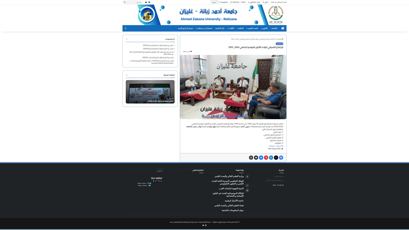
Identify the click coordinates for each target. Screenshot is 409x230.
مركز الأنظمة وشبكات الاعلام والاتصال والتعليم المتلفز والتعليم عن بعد (190, 222)
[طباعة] (251, 157)
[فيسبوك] (281, 157)
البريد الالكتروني (254, 2)
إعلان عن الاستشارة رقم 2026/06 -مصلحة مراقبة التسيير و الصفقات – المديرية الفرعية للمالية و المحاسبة (151, 61)
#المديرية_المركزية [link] (276, 146)
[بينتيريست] (266, 157)
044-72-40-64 (278, 185)
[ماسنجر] (261, 157)
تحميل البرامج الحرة (185, 28)
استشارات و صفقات (204, 28)
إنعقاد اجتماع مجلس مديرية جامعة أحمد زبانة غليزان (154, 101)
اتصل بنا (265, 2)
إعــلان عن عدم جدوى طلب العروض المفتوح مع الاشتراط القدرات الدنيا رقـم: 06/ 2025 (151, 53)
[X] (276, 157)
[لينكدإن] (271, 157)
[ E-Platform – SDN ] (238, 2)
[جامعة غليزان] (212, 15)
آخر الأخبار (273, 39)
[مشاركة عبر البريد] (256, 157)
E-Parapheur (223, 2)
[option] (150, 92)
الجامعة (274, 28)
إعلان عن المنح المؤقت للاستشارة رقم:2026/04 (158, 48)
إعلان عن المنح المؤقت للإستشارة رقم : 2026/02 (157, 57)
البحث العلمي (253, 28)
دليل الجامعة (220, 28)
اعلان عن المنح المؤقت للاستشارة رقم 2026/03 (158, 45)
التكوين (265, 28)
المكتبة (240, 28)
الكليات (231, 28)
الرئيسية (279, 39)
